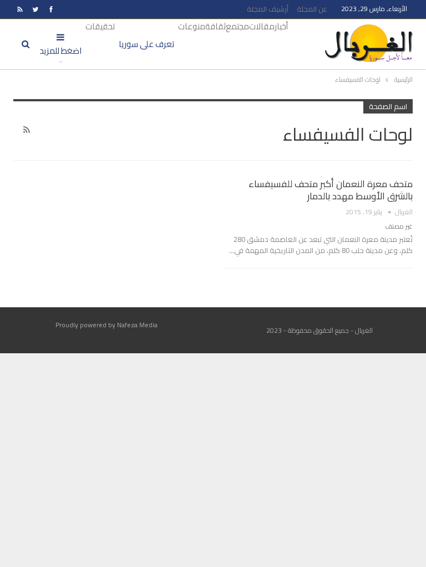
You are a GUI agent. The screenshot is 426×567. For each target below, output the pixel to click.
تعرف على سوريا (146, 44)
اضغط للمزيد (60, 51)
